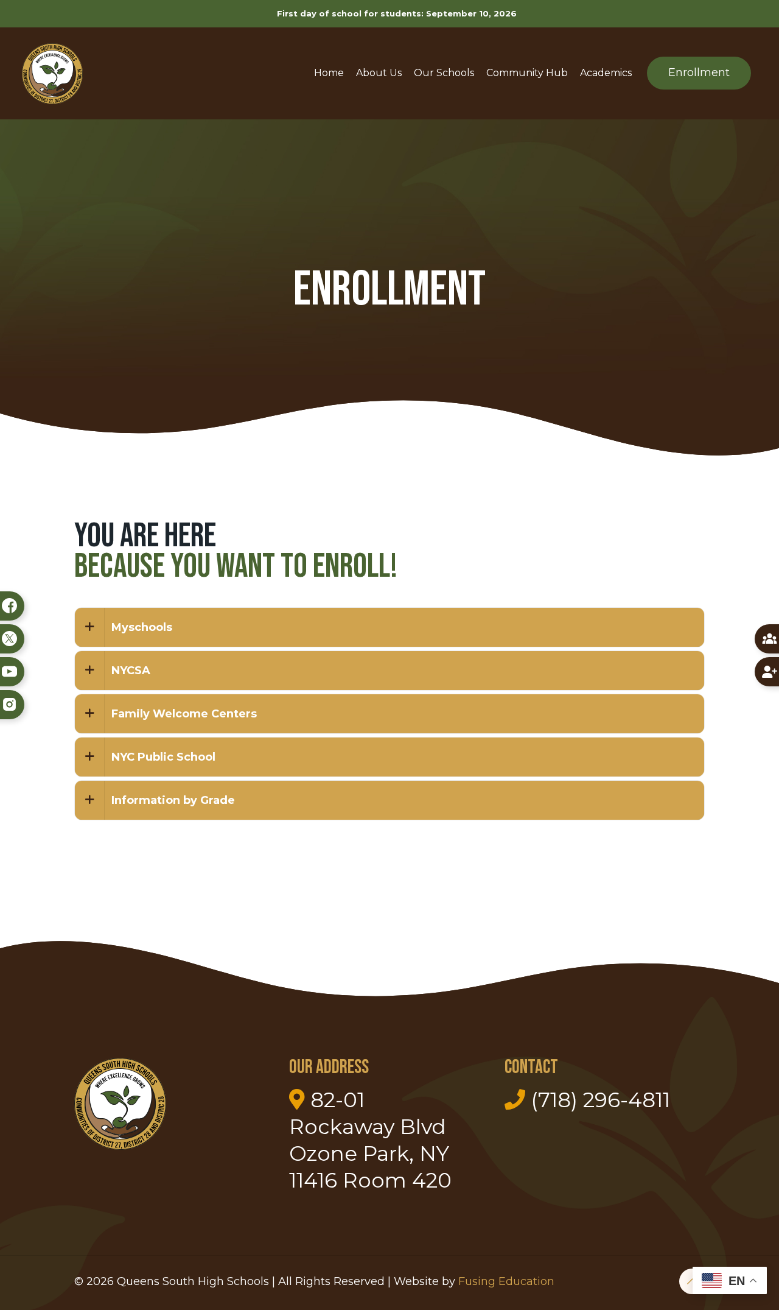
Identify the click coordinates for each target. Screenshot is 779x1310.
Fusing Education (506, 1281)
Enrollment (699, 72)
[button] (389, 627)
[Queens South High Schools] (52, 73)
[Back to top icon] (692, 1281)
